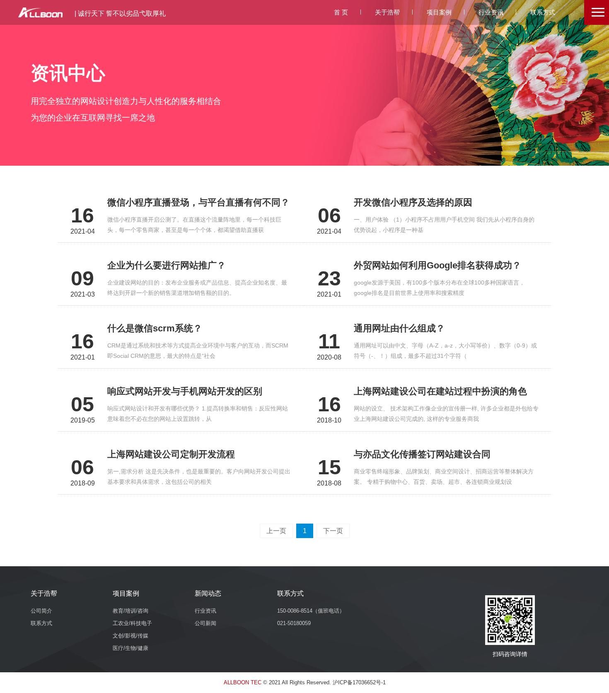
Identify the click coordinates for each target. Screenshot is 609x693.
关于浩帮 (387, 12)
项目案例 (439, 12)
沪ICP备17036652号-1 (359, 682)
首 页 (341, 12)
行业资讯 (491, 12)
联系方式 (542, 12)
